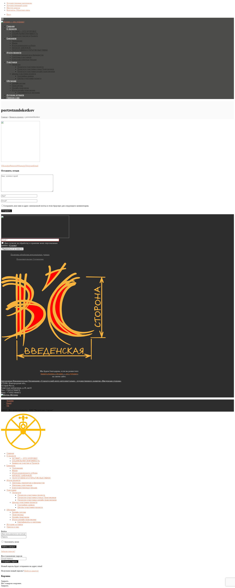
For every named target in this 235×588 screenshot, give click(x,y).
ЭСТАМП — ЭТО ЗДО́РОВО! (24, 31)
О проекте (12, 29)
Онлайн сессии (18, 83)
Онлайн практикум (20, 88)
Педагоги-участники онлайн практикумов (36, 71)
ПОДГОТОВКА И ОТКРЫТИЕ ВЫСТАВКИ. (30, 50)
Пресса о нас (13, 97)
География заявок (25, 76)
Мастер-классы (13, 8)
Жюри (14, 43)
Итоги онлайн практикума (23, 90)
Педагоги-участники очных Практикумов (35, 69)
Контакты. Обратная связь (18, 10)
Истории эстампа (15, 95)
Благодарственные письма (24, 60)
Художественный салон (17, 5)
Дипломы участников (21, 57)
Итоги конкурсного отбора (23, 45)
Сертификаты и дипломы (28, 93)
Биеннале (11, 38)
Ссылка (13, 245)
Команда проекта (16, 117)
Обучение (11, 81)
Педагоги (16, 64)
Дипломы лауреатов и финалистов (28, 55)
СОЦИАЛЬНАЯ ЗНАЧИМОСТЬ (25, 34)
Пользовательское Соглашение (30, 259)
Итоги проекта (14, 52)
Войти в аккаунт (31, 571)
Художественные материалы (19, 3)
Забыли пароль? (8, 551)
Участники (12, 62)
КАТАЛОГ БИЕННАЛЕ (21, 48)
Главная (11, 26)
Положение (17, 41)
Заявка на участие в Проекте (25, 36)
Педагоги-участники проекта (30, 67)
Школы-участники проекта (24, 74)
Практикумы (17, 86)
